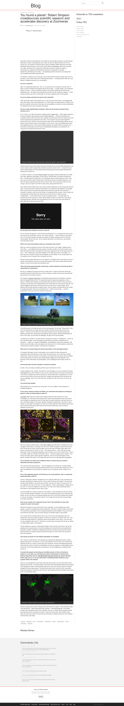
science (66, 621)
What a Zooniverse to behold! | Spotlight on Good (36, 671)
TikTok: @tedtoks (80, 32)
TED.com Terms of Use (55, 704)
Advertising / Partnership (44, 704)
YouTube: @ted (79, 26)
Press (70, 704)
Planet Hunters (43, 174)
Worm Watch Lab (48, 445)
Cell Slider (23, 396)
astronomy (23, 621)
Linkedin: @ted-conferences (82, 34)
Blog (26, 5)
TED (23, 690)
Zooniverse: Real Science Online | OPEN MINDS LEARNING (38, 675)
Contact (63, 704)
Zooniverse (55, 66)
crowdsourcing (48, 621)
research (54, 621)
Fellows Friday (23, 12)
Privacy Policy (34, 704)
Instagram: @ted (80, 28)
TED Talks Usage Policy (25, 704)
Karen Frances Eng (29, 25)
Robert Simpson (60, 621)
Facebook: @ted (80, 30)
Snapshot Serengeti (34, 278)
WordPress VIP (40, 700)
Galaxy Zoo (54, 114)
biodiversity (29, 621)
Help (74, 704)
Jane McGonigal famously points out (49, 556)
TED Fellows (31, 12)
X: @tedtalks (79, 36)
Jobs (67, 704)
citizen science (40, 621)
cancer (34, 621)
